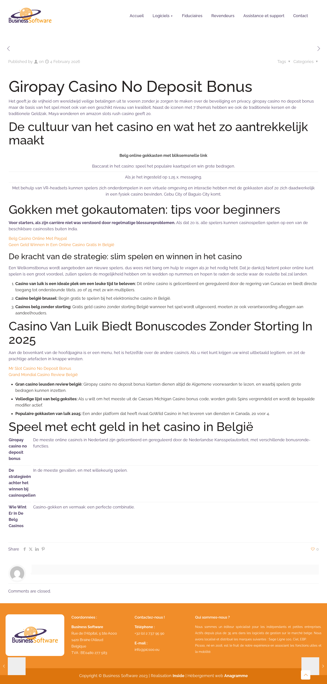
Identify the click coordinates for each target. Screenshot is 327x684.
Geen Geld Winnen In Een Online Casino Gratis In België (61, 244)
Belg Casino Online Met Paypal (38, 238)
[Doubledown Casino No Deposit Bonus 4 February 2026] (13, 666)
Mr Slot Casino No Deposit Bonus (40, 368)
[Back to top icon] (305, 675)
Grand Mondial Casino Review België (43, 374)
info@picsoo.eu (147, 650)
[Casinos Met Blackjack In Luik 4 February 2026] (314, 666)
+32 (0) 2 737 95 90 (149, 633)
